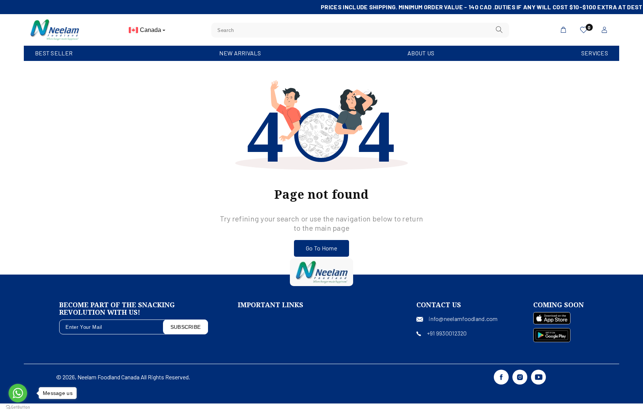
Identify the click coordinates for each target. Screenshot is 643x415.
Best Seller (54, 52)
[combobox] (360, 30)
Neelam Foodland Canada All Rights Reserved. (133, 376)
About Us (420, 52)
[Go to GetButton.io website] (18, 407)
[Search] (499, 30)
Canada (151, 30)
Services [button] (594, 52)
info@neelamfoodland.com (463, 318)
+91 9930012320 (447, 333)
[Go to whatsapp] (18, 393)
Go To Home (321, 248)
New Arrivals (239, 52)
